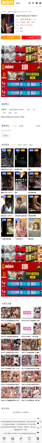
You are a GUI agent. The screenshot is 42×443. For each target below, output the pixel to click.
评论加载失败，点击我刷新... (21, 412)
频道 (18, 3)
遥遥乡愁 (30, 239)
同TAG (31, 145)
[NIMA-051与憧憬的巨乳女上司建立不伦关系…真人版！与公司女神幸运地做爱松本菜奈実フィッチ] (10, 392)
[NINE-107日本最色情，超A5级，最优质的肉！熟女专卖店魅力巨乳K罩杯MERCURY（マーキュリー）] (31, 392)
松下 (34, 109)
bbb (16, 113)
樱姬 (29, 169)
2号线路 (21, 126)
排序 (38, 126)
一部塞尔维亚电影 (6, 239)
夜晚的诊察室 (32, 216)
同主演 (20, 145)
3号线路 (14, 126)
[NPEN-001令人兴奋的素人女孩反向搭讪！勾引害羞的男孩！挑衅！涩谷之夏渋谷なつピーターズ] (31, 313)
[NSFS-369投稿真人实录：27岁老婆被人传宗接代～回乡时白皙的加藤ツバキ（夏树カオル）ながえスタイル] (10, 360)
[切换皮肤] (38, 423)
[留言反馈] (37, 3)
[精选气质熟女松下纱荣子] (7, 23)
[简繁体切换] (38, 418)
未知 (28, 22)
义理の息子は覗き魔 (20, 216)
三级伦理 (14, 12)
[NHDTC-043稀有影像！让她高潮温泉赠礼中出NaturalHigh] (31, 344)
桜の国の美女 (19, 169)
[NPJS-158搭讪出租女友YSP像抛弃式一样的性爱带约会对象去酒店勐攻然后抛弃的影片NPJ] (31, 360)
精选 (10, 113)
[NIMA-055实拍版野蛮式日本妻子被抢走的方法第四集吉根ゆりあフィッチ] (10, 313)
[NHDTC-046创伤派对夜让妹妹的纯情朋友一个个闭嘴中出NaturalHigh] (10, 376)
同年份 (25, 145)
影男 (16, 192)
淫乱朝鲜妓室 (32, 192)
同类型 (14, 145)
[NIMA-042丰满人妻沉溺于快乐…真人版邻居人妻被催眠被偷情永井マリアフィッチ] (31, 376)
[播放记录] (33, 3)
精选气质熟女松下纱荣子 (17, 109)
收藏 (31, 37)
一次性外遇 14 (19, 239)
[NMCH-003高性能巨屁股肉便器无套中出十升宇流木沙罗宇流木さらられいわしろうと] (10, 328)
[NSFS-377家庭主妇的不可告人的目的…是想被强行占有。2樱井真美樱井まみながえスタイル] (10, 344)
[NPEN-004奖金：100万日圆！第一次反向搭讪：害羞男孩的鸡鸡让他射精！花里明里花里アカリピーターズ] (31, 328)
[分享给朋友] (38, 428)
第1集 (5, 135)
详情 (22, 117)
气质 (4, 113)
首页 (9, 12)
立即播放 (11, 37)
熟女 (28, 109)
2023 (32, 22)
